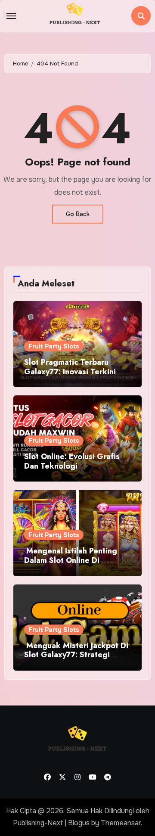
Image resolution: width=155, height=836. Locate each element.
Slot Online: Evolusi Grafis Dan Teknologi (72, 461)
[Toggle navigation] (11, 16)
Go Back (78, 214)
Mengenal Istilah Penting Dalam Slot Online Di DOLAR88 (70, 560)
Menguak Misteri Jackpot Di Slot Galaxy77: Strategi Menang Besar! (76, 655)
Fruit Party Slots (53, 346)
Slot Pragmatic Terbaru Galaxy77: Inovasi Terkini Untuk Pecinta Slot (70, 371)
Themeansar (121, 822)
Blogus (79, 822)
